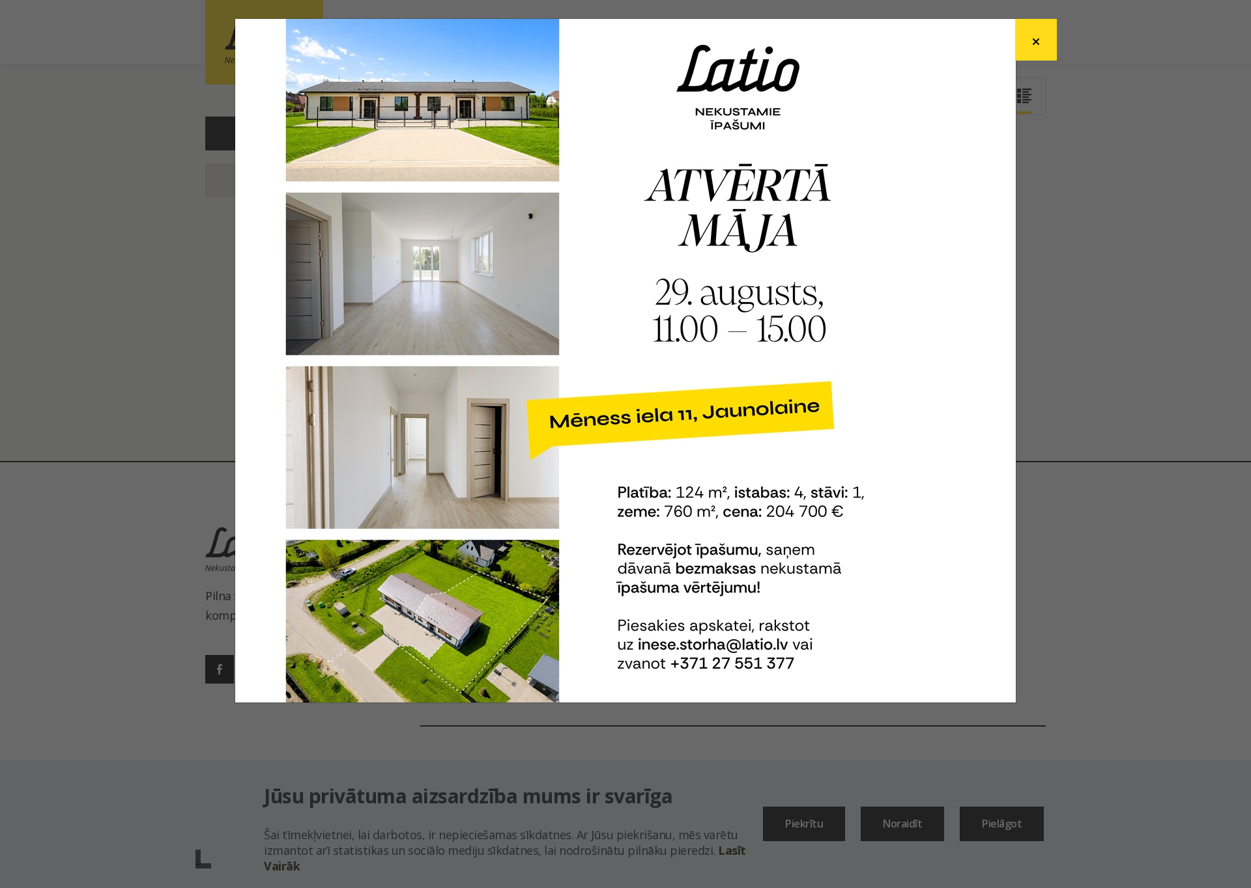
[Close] (1036, 40)
